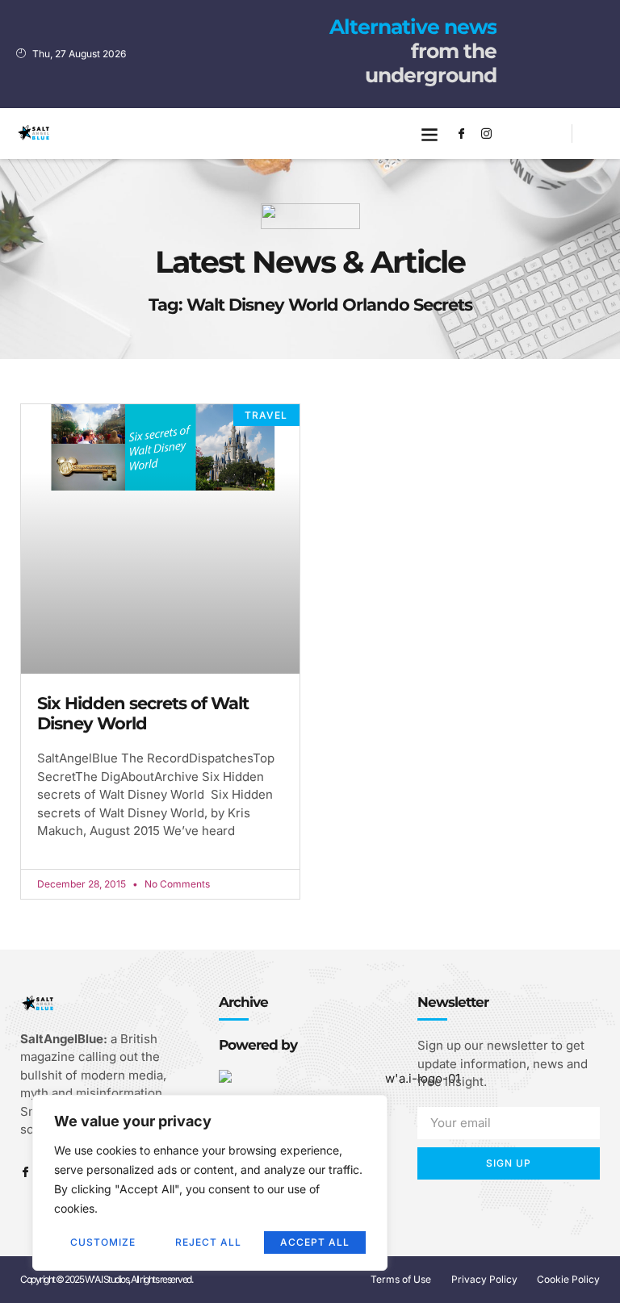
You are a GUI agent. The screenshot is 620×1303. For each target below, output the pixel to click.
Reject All (208, 1242)
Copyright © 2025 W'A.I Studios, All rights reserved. (106, 1279)
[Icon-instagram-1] (486, 133)
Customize (103, 1242)
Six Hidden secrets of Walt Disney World (143, 713)
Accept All (315, 1242)
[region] (210, 1183)
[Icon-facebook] (461, 133)
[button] (430, 133)
